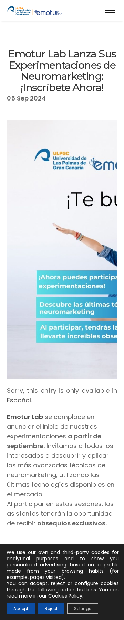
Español (19, 400)
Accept (20, 608)
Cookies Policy (65, 595)
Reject (51, 608)
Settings (82, 608)
